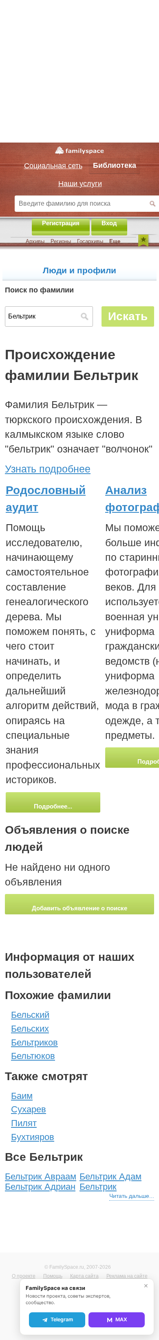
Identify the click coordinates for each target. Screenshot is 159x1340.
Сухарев (28, 1109)
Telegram (62, 1319)
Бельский (30, 1015)
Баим (22, 1096)
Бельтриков (34, 1042)
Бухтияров (32, 1137)
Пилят (24, 1123)
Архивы (35, 241)
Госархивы (90, 241)
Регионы (61, 241)
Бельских (30, 1029)
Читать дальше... (131, 1196)
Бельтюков (33, 1056)
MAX (121, 1319)
